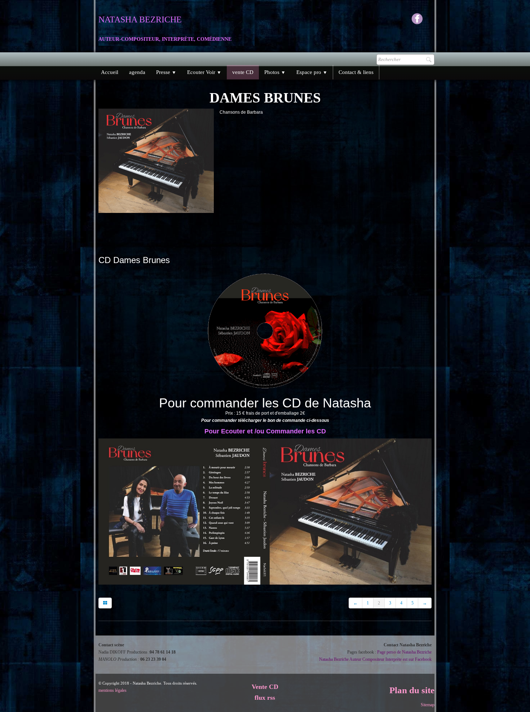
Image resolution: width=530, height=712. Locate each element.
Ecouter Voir (204, 72)
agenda (137, 72)
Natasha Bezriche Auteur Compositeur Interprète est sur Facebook (375, 659)
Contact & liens (356, 72)
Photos (275, 72)
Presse (166, 72)
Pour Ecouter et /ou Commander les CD (265, 431)
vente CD (242, 72)
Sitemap (427, 704)
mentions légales (112, 690)
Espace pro (311, 72)
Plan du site (411, 690)
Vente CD (265, 686)
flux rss (265, 697)
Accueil (109, 72)
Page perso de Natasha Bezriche (404, 652)
